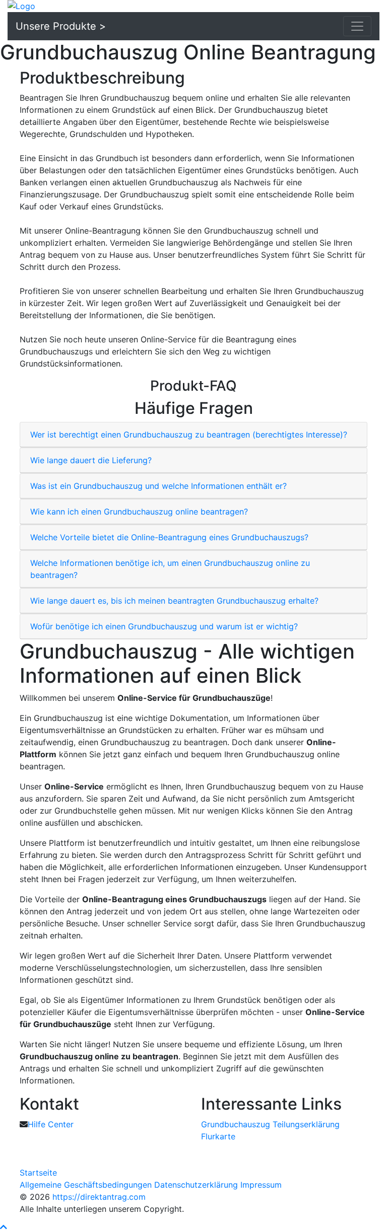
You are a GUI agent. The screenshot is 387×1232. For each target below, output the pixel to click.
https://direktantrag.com (99, 1197)
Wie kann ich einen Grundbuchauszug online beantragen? (139, 511)
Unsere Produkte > (61, 26)
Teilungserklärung (306, 1124)
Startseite (38, 1173)
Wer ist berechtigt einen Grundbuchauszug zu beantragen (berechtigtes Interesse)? (188, 434)
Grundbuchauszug (235, 1124)
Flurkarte (218, 1136)
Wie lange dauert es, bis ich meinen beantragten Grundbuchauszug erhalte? (174, 601)
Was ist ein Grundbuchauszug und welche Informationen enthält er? (158, 486)
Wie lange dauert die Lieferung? (91, 460)
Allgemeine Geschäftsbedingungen (86, 1185)
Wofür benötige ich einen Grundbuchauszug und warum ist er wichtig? (164, 626)
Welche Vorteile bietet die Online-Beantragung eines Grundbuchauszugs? (169, 537)
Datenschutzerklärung (196, 1185)
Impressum (261, 1185)
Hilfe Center (51, 1124)
